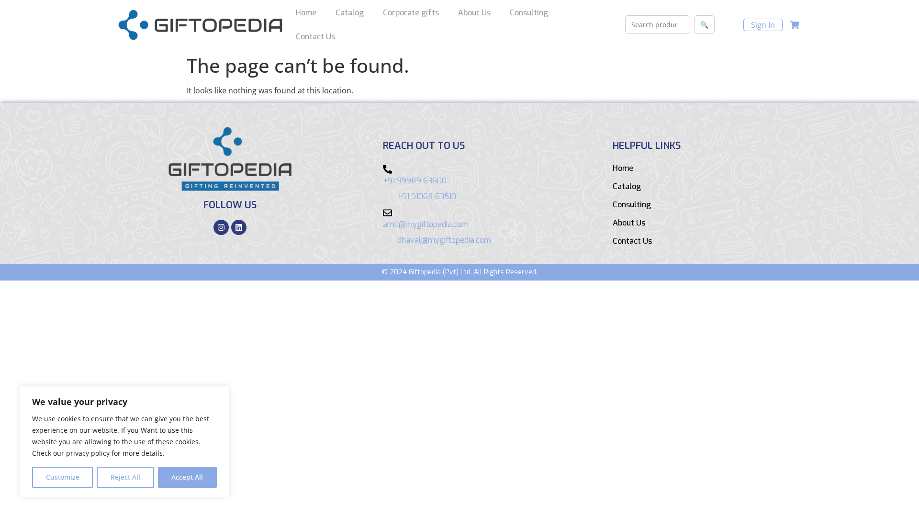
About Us (474, 13)
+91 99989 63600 (415, 181)
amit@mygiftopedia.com (426, 224)
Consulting (529, 13)
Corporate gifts (411, 13)
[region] (124, 442)
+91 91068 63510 (426, 196)
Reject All (125, 477)
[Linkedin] (239, 227)
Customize (62, 477)
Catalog (350, 13)
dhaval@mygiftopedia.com (444, 240)
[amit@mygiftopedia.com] (387, 212)
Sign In (763, 25)
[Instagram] (221, 227)
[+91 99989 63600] (387, 169)
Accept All (187, 477)
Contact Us (315, 37)
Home (306, 13)
